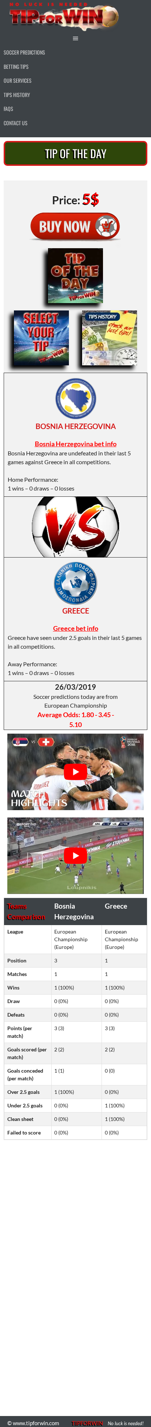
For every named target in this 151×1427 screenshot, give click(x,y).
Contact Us (15, 123)
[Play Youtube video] (75, 772)
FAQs (8, 108)
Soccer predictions (24, 52)
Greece (75, 610)
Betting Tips (16, 66)
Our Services (18, 80)
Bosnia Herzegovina (76, 426)
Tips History (17, 94)
